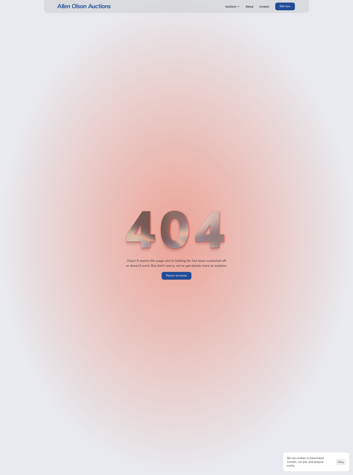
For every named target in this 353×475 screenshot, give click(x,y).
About (249, 6)
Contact (264, 6)
